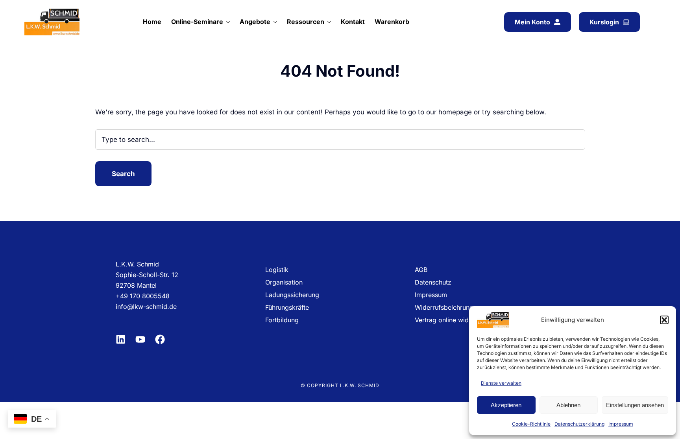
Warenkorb (392, 22)
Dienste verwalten (501, 383)
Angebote (255, 22)
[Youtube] (140, 339)
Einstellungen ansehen (635, 405)
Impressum (620, 424)
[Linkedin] (121, 339)
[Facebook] (160, 339)
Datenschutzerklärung (579, 424)
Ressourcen (305, 22)
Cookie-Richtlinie (531, 424)
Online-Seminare (197, 22)
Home (152, 22)
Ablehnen (568, 405)
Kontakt (353, 22)
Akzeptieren (506, 405)
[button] (664, 320)
